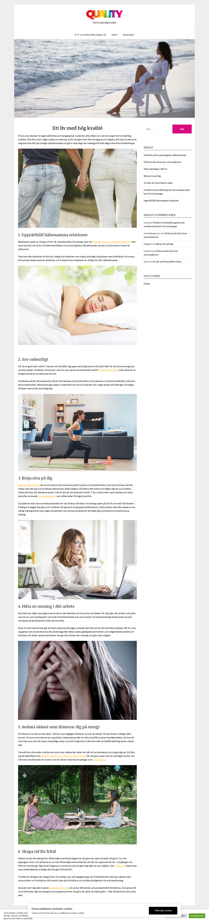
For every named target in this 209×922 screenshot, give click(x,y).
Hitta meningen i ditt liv (155, 168)
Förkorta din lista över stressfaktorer (163, 162)
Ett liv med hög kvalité (90, 34)
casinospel (119, 865)
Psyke (147, 283)
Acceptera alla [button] (197, 915)
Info (115, 34)
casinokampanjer (47, 496)
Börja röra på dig (152, 176)
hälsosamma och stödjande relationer (111, 241)
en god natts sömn (108, 369)
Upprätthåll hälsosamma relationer (161, 200)
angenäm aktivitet (58, 887)
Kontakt (128, 34)
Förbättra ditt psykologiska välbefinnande (165, 155)
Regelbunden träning (29, 484)
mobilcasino (99, 759)
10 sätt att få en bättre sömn (158, 182)
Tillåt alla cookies (163, 910)
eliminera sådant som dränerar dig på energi (63, 755)
